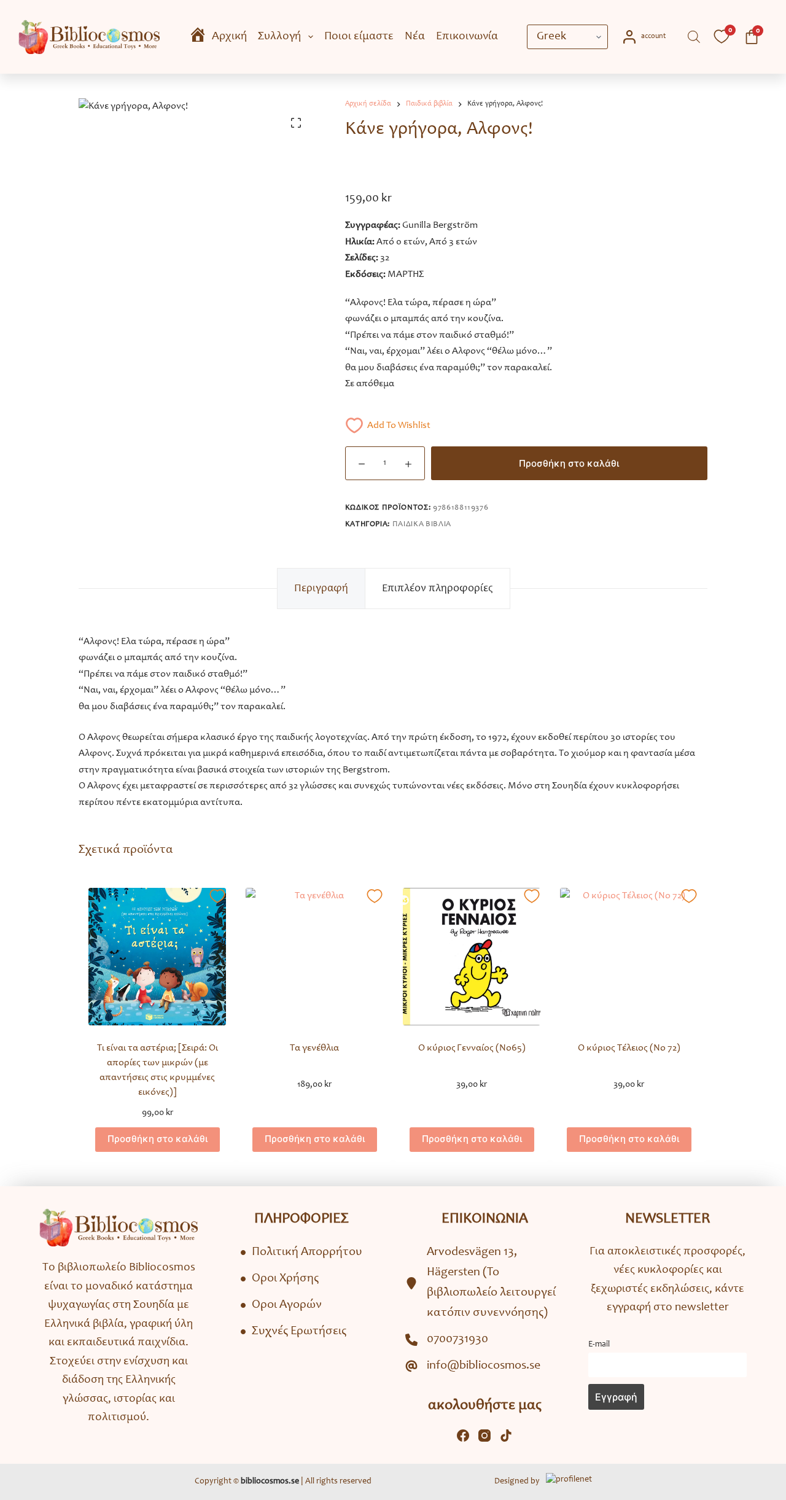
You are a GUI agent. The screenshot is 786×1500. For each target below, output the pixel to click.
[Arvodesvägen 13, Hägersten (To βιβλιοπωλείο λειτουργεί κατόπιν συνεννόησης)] (484, 1283)
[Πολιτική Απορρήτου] (301, 1253)
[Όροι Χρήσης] (280, 1279)
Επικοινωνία (467, 36)
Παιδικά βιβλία (421, 525)
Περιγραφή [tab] (321, 588)
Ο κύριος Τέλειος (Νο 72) (629, 1048)
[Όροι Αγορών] (281, 1306)
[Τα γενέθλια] (314, 956)
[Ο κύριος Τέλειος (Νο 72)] (629, 956)
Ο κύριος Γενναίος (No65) (472, 1048)
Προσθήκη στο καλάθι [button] (157, 1138)
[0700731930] (446, 1340)
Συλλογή (279, 36)
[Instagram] (484, 1435)
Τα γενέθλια (314, 1048)
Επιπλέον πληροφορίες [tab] (437, 588)
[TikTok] (506, 1435)
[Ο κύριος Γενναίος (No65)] (471, 956)
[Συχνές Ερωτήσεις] (293, 1332)
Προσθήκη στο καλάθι (569, 463)
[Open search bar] (694, 37)
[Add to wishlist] (217, 897)
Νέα (415, 36)
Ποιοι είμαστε (359, 36)
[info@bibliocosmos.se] (472, 1366)
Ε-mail (599, 1344)
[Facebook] (463, 1435)
